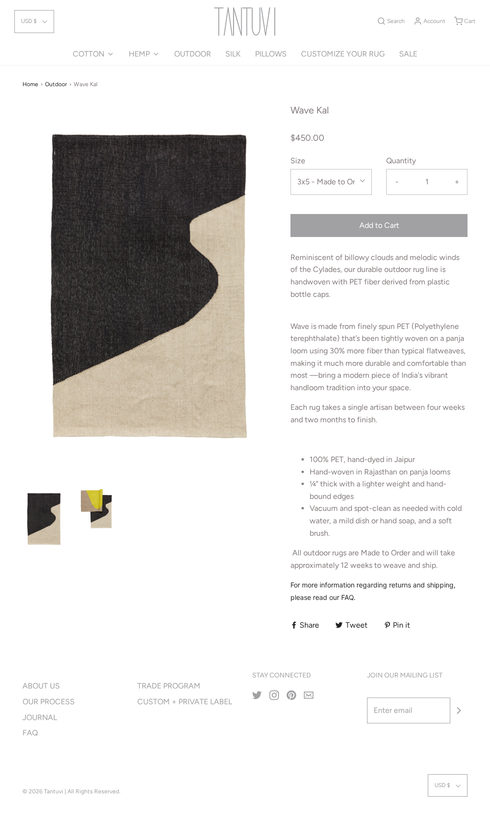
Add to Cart (379, 225)
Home (30, 84)
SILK (233, 53)
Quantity (401, 160)
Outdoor (56, 84)
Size (297, 160)
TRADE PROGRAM (168, 685)
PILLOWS (271, 53)
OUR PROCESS (48, 701)
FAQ (30, 732)
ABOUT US (41, 685)
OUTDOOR (192, 53)
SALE (408, 53)
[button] (34, 21)
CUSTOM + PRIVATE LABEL (184, 701)
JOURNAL (39, 717)
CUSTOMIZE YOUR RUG (343, 53)
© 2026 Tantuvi (42, 791)
